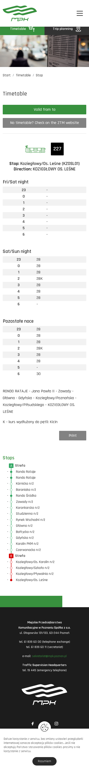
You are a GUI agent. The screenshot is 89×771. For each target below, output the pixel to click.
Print (73, 435)
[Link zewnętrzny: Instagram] (56, 724)
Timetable (18, 28)
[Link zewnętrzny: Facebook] (33, 724)
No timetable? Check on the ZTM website (44, 122)
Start (7, 75)
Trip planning (63, 28)
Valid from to (44, 109)
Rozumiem (44, 761)
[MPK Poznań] (9, 13)
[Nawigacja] (79, 13)
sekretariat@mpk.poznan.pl (49, 656)
